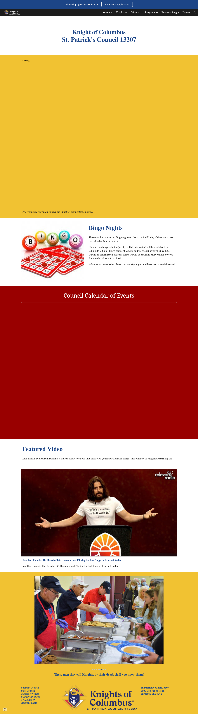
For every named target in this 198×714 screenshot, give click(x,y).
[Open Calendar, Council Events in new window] (171, 305)
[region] (99, 4)
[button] (195, 12)
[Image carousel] (98, 623)
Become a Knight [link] (170, 12)
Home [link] (106, 12)
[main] (99, 35)
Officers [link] (135, 12)
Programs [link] (150, 12)
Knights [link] (120, 12)
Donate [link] (186, 12)
